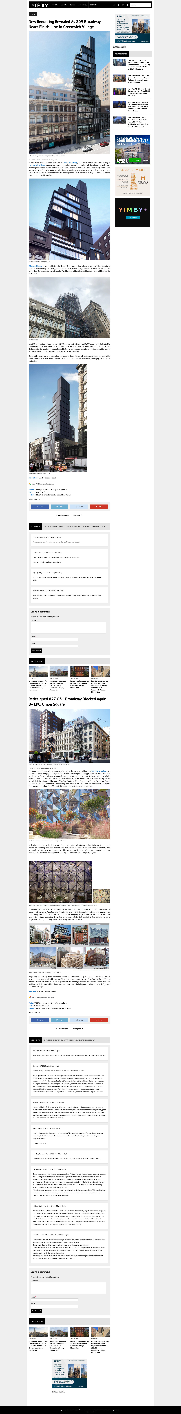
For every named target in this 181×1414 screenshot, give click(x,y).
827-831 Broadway (99, 771)
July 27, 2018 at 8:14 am (47, 537)
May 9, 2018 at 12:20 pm (54, 1235)
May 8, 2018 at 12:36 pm (52, 1169)
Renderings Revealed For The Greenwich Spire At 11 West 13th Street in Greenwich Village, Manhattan (38, 685)
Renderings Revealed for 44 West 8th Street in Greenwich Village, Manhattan (79, 684)
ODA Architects (35, 266)
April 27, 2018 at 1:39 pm (45, 1051)
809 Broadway (70, 163)
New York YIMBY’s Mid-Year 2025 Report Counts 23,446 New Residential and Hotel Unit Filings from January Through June (138, 106)
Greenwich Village (37, 165)
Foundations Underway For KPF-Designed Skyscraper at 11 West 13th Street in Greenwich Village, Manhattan (100, 686)
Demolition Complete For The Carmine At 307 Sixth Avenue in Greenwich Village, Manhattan (58, 685)
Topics (72, 5)
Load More (69, 1399)
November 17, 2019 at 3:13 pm (48, 591)
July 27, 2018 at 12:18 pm (48, 552)
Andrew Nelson (36, 160)
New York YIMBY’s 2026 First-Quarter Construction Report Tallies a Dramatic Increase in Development (139, 79)
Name (33, 637)
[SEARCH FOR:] (140, 5)
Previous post (63, 515)
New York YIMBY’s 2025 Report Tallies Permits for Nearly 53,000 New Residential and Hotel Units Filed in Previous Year (138, 121)
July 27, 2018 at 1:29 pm (48, 573)
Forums (93, 5)
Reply (59, 537)
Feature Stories (121, 54)
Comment (34, 620)
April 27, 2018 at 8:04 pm (45, 1066)
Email (33, 643)
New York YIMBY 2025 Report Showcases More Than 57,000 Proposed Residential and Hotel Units (139, 92)
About (64, 5)
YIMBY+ (55, 5)
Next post (76, 515)
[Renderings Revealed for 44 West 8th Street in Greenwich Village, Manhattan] (79, 676)
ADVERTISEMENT (58, 1391)
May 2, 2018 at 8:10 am (46, 1128)
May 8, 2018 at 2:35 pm (52, 1206)
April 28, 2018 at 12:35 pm (49, 1102)
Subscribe (83, 5)
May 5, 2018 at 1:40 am (53, 1154)
